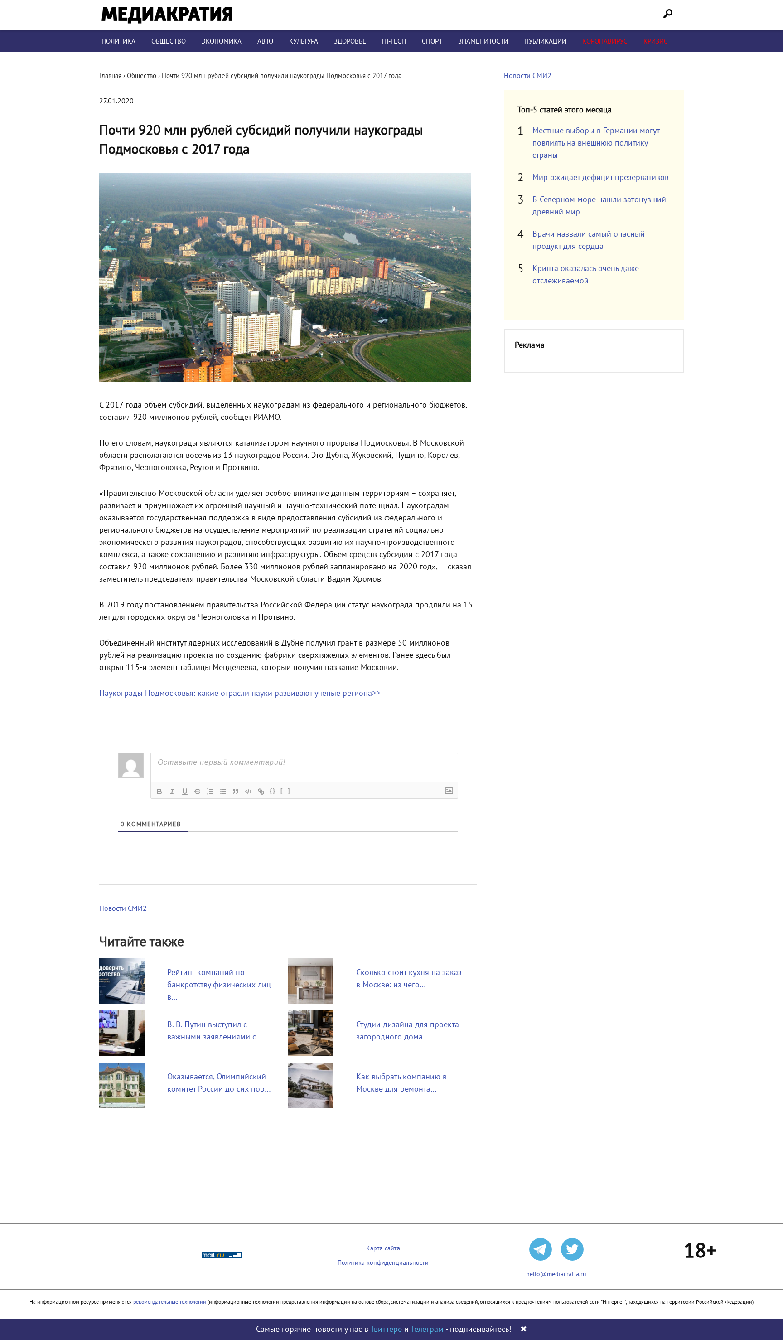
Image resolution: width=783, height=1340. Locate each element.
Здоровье (350, 41)
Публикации (545, 41)
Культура (303, 41)
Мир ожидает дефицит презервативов (600, 177)
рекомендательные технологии (169, 1302)
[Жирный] (159, 791)
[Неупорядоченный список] (223, 791)
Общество (168, 41)
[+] (285, 790)
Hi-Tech (394, 41)
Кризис (655, 41)
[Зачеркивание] (197, 791)
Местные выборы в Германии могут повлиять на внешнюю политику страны (595, 143)
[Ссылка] (261, 791)
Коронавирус (605, 41)
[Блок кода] (248, 791)
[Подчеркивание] (185, 791)
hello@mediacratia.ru (556, 1274)
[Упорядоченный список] (210, 791)
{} (273, 790)
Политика (118, 41)
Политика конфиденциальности (383, 1263)
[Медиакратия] (167, 15)
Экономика (222, 41)
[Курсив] (172, 791)
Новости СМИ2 (123, 908)
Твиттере (386, 1329)
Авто (265, 41)
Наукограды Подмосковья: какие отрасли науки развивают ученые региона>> (239, 693)
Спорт (432, 41)
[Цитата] (235, 791)
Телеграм (427, 1329)
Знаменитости (483, 41)
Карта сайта (383, 1248)
